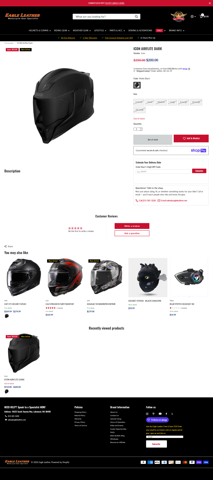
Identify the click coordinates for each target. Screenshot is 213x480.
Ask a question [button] (132, 233)
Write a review (132, 226)
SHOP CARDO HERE (114, 3)
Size (135, 94)
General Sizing (115, 419)
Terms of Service (80, 425)
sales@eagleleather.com (17, 420)
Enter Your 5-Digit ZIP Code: (148, 167)
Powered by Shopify (60, 462)
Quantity (137, 124)
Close (210, 3)
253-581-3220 (13, 416)
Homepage (8, 43)
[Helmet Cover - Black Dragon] (147, 277)
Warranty (77, 419)
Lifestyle (99, 30)
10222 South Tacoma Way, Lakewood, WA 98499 (31, 411)
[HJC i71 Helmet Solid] (23, 277)
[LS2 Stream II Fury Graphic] (65, 277)
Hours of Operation (117, 422)
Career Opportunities (118, 429)
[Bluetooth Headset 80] (189, 277)
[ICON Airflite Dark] (23, 353)
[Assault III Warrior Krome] (106, 277)
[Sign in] (193, 16)
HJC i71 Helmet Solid (15, 304)
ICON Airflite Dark (14, 379)
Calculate (199, 170)
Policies (78, 407)
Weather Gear (80, 30)
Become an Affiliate (117, 442)
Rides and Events (116, 425)
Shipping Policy (80, 412)
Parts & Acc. (116, 30)
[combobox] (106, 16)
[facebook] (166, 414)
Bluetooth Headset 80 (182, 304)
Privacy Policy (79, 422)
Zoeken (136, 16)
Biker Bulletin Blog (117, 436)
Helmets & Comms (38, 30)
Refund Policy (79, 415)
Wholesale (114, 439)
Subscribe (156, 443)
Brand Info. (175, 30)
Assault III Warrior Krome (101, 304)
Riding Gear (60, 30)
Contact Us (114, 415)
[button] (141, 130)
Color (141, 78)
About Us (114, 412)
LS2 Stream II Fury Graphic (60, 304)
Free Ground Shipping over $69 (119, 38)
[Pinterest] (153, 414)
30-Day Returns (68, 38)
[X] (172, 414)
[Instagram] (147, 414)
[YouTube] (160, 414)
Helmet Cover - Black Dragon (144, 301)
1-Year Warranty (90, 38)
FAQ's (112, 432)
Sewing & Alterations (140, 30)
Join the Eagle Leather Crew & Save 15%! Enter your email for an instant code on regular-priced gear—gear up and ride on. (164, 429)
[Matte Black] (6, 316)
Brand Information (119, 407)
